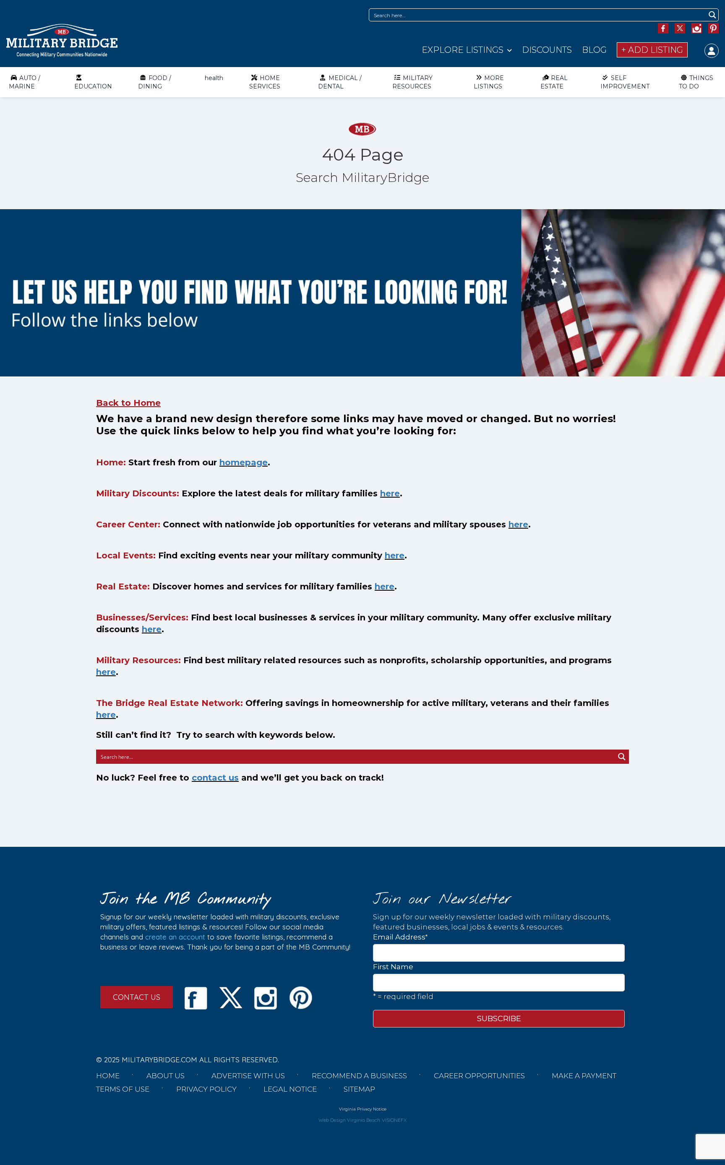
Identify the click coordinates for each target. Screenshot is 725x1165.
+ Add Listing (652, 50)
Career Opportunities (479, 1076)
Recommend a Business (359, 1076)
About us (165, 1076)
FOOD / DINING (154, 82)
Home (108, 1076)
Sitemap (359, 1089)
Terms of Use (122, 1089)
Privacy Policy (206, 1089)
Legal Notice (290, 1089)
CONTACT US (136, 997)
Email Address (400, 936)
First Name (393, 967)
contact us (215, 778)
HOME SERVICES (264, 82)
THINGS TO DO (696, 82)
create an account (175, 936)
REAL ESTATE (554, 82)
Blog (594, 50)
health (214, 78)
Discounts (547, 50)
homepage (243, 462)
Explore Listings (462, 50)
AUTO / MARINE (24, 82)
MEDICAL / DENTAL (340, 82)
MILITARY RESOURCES (412, 82)
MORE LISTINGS (489, 82)
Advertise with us (248, 1076)
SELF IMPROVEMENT (624, 82)
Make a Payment (584, 1076)
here (390, 493)
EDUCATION (93, 86)
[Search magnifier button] (712, 15)
